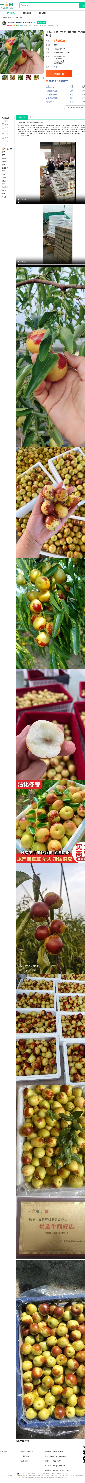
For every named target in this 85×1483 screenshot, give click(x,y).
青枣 (3, 155)
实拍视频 (27, 13)
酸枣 (3, 165)
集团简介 (3, 1452)
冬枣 (55, 67)
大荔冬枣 (5, 158)
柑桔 (6, 128)
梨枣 (3, 174)
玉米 (6, 131)
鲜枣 (21, 17)
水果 (17, 17)
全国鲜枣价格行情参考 (58, 81)
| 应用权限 (75, 1475)
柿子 (6, 134)
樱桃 (6, 124)
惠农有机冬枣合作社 (14, 22)
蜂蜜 (6, 138)
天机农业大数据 (27, 1452)
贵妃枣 (4, 181)
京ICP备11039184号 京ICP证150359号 (55, 1474)
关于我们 (62, 1475)
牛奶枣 (4, 161)
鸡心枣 (4, 197)
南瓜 (6, 141)
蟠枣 (3, 171)
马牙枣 (4, 177)
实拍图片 (43, 13)
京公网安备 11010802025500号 (30, 1474)
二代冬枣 (5, 168)
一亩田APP (25, 1456)
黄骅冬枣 (5, 187)
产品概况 (11, 13)
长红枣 (4, 190)
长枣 (3, 184)
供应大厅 (12, 17)
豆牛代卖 (24, 1461)
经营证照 (69, 1475)
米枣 (3, 194)
